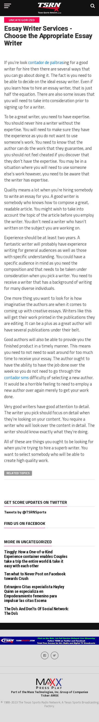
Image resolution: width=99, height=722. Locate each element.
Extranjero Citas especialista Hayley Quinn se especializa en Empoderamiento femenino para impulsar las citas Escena (34, 593)
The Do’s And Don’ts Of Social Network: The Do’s (36, 611)
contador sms (16, 377)
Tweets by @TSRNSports (25, 512)
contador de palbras (46, 62)
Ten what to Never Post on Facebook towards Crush (35, 576)
